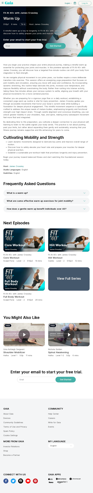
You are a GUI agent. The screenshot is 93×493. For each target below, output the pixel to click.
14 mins (38, 261)
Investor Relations (11, 446)
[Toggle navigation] (3, 3)
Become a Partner (11, 455)
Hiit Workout (55, 257)
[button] (46, 193)
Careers (51, 418)
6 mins (76, 355)
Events (51, 427)
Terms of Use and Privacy (15, 427)
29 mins (38, 300)
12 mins (78, 261)
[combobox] (61, 446)
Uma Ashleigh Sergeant (13, 349)
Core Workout (11, 257)
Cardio (51, 261)
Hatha (6, 355)
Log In (85, 3)
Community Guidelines (13, 422)
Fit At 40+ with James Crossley (20, 13)
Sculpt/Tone (8, 261)
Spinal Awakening (58, 352)
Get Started (55, 46)
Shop (5, 451)
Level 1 (14, 355)
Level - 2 (21, 261)
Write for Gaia (54, 422)
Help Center (53, 414)
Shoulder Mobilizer (14, 352)
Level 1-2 (60, 355)
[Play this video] (24, 334)
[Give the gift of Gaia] (75, 3)
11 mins (29, 355)
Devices (7, 418)
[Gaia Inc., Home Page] (9, 2)
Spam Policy (9, 431)
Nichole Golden (55, 349)
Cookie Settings (10, 435)
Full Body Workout (13, 296)
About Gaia (8, 414)
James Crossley (42, 24)
